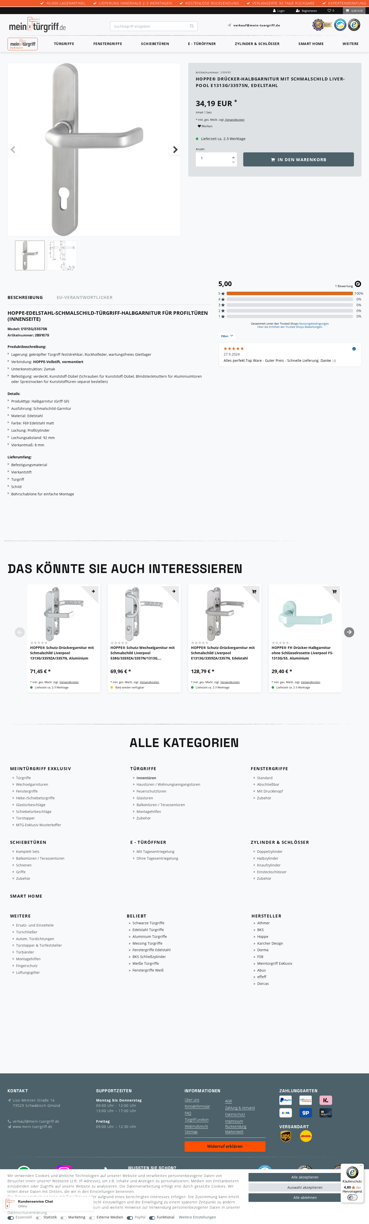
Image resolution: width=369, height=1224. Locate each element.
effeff (261, 977)
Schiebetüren (155, 43)
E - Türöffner (202, 43)
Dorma (263, 950)
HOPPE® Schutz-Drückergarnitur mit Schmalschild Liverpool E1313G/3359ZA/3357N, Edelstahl (223, 653)
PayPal (140, 1217)
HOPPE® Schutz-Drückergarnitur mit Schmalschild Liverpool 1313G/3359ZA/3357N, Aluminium (62, 653)
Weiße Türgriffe (146, 963)
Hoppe (262, 937)
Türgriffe (64, 43)
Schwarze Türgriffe (148, 923)
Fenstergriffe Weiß (148, 970)
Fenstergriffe (107, 43)
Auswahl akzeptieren (305, 1187)
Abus (261, 970)
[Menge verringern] (233, 162)
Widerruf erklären (225, 1146)
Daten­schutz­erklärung (27, 1212)
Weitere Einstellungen (197, 1217)
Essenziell (24, 1217)
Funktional (165, 1217)
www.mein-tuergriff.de (32, 1126)
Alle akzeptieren (305, 1177)
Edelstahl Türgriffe (148, 930)
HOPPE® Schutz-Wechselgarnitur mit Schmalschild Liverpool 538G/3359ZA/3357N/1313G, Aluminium (142, 653)
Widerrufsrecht (196, 1126)
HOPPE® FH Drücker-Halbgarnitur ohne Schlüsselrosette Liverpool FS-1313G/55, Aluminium (302, 653)
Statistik (50, 1217)
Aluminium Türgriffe (150, 937)
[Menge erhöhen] (233, 155)
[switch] (352, 1197)
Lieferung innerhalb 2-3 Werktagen (135, 3)
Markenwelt (234, 1131)
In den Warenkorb (301, 159)
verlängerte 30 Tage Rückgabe (283, 3)
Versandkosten (234, 119)
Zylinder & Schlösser (257, 43)
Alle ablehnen (305, 1197)
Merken (206, 126)
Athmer (263, 923)
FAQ (188, 1113)
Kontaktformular (197, 1106)
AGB (228, 1101)
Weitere (351, 43)
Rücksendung (235, 1126)
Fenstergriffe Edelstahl (152, 950)
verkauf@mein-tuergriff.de (256, 25)
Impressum (234, 1121)
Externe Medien (110, 1217)
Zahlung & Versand (240, 1107)
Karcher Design (270, 943)
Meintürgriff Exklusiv (274, 963)
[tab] (32, 297)
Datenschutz (235, 1114)
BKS (260, 930)
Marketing (76, 1217)
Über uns (192, 1099)
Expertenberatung (347, 3)
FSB (260, 957)
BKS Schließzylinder (149, 957)
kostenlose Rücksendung (212, 3)
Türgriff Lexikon (197, 1119)
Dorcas (263, 984)
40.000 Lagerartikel (66, 3)
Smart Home (311, 43)
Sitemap (191, 1131)
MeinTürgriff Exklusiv (22, 43)
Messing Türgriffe (147, 943)
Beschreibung (25, 297)
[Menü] (361, 1167)
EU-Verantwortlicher (85, 297)
